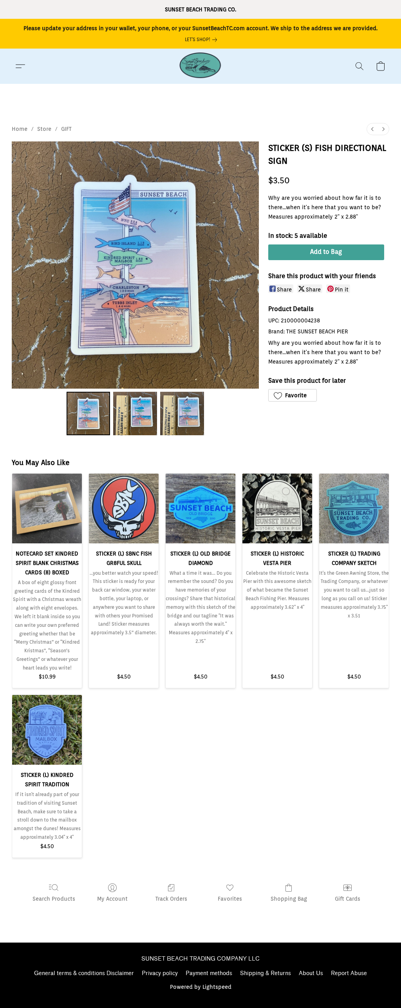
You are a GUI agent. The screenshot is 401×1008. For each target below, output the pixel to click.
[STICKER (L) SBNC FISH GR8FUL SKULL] (124, 508)
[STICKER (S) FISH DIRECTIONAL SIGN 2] (182, 414)
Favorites (230, 899)
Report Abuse (349, 973)
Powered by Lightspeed (200, 987)
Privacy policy (160, 973)
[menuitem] (372, 129)
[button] (200, 66)
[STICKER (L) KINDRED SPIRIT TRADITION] (47, 730)
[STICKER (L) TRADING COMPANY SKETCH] (354, 508)
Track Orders (171, 899)
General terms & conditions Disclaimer (84, 973)
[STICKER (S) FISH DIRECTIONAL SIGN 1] (135, 414)
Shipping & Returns (265, 973)
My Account (112, 899)
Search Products (54, 899)
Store (44, 129)
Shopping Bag (289, 899)
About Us (311, 973)
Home (19, 129)
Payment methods (209, 973)
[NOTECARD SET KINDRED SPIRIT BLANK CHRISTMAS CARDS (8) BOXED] (47, 508)
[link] (202, 39)
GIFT (66, 129)
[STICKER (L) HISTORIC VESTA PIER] (277, 508)
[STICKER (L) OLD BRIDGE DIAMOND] (200, 508)
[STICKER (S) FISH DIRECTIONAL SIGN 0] (88, 414)
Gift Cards (347, 899)
